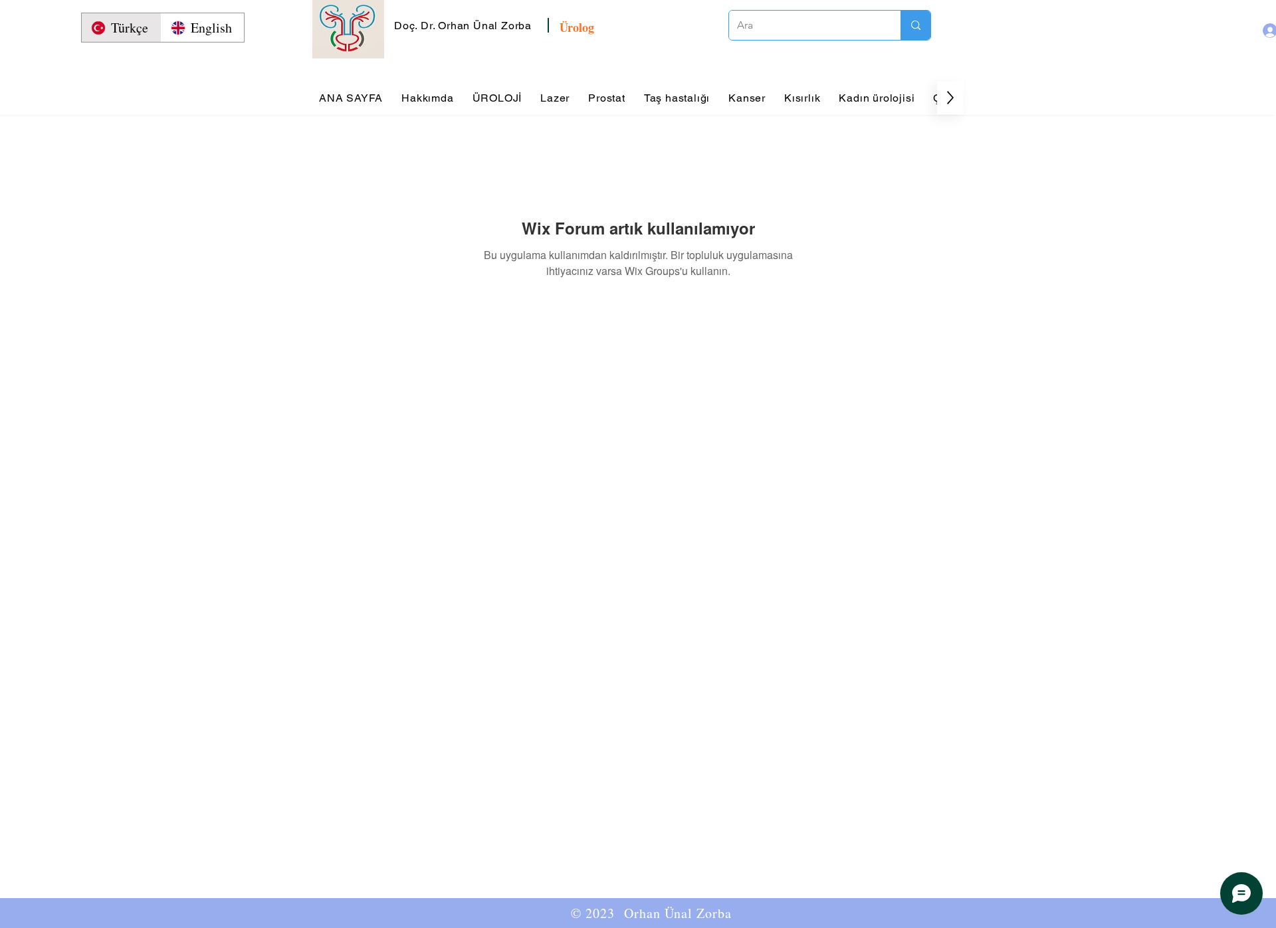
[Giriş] (1258, 30)
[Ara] (915, 25)
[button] (464, 26)
